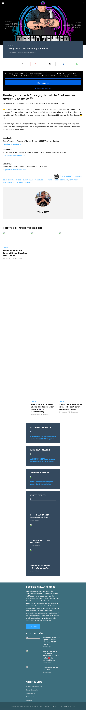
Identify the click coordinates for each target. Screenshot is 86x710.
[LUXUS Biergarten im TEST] (33, 670)
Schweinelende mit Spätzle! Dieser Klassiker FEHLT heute (15, 253)
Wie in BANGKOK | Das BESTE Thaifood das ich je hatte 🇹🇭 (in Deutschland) (42, 408)
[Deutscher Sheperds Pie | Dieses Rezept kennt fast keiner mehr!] (71, 315)
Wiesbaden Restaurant (25, 182)
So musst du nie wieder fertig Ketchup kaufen (40, 567)
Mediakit (29, 700)
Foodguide (39, 180)
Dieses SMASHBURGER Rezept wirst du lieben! (39, 516)
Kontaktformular (32, 690)
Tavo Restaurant (9, 182)
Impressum (30, 697)
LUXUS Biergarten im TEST (50, 668)
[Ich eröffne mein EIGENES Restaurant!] (43, 531)
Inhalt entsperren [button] (43, 83)
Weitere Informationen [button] (43, 88)
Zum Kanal (33, 626)
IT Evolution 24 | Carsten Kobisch (63, 706)
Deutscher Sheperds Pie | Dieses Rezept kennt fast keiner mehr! (71, 406)
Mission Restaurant (61, 180)
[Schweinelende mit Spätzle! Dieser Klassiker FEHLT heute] (15, 238)
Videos (10, 45)
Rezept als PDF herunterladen (71, 176)
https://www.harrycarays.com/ (15, 169)
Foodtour (48, 180)
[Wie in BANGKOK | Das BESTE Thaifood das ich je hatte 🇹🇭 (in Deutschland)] (43, 315)
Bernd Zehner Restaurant (24, 180)
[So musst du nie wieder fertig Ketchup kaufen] (43, 556)
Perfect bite (73, 180)
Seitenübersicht (31, 693)
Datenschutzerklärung (34, 686)
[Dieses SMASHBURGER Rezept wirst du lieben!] (43, 505)
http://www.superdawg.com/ (14, 155)
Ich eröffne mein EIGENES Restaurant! (41, 541)
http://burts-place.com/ (12, 144)
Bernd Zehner (8, 180)
